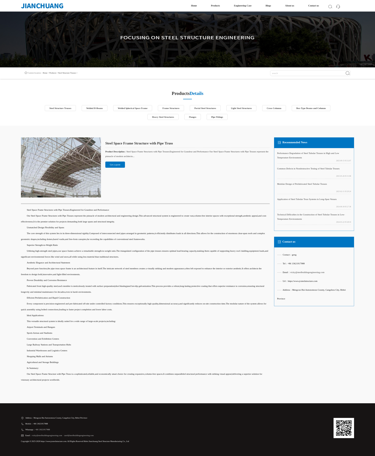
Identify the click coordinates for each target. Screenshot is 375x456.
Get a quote (115, 164)
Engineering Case (243, 5)
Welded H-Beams (94, 108)
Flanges (192, 117)
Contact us (313, 5)
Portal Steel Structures (205, 108)
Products (215, 5)
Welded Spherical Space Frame (133, 108)
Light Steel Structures (241, 108)
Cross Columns (274, 108)
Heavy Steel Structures (163, 117)
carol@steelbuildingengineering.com (79, 435)
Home (194, 5)
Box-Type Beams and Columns (311, 108)
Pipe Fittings (217, 117)
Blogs (268, 5)
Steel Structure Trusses (67, 73)
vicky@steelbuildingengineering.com (307, 272)
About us (289, 5)
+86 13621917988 (42, 429)
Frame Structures (170, 108)
